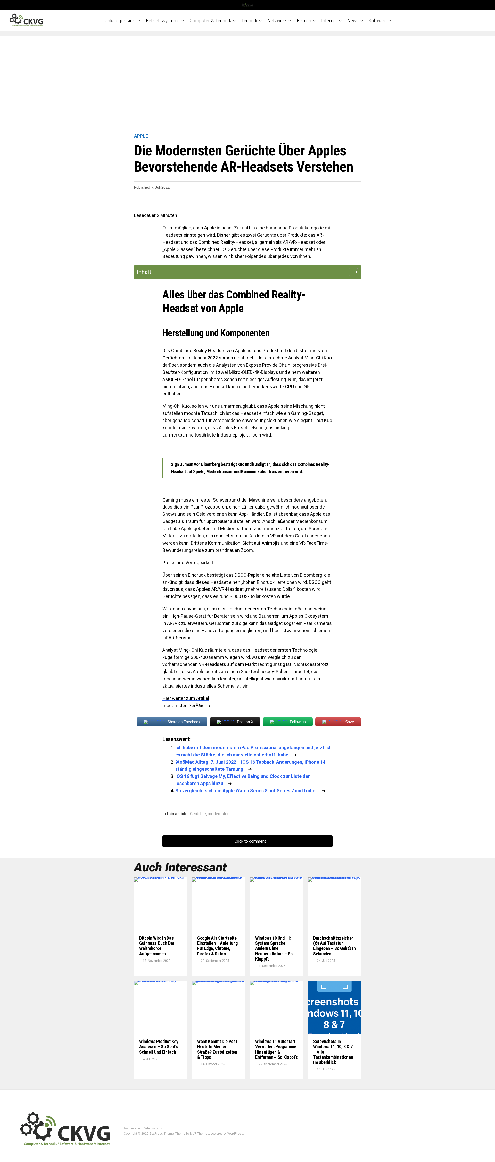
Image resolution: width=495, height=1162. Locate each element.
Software (378, 21)
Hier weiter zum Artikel (185, 698)
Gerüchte (198, 814)
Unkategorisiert (120, 21)
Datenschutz (153, 1128)
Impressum (132, 1128)
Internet (329, 21)
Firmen (304, 21)
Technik (249, 21)
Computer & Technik (210, 21)
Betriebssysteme (163, 21)
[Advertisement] (247, 85)
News (353, 21)
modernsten (218, 814)
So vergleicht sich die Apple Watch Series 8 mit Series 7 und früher (246, 790)
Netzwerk (277, 21)
